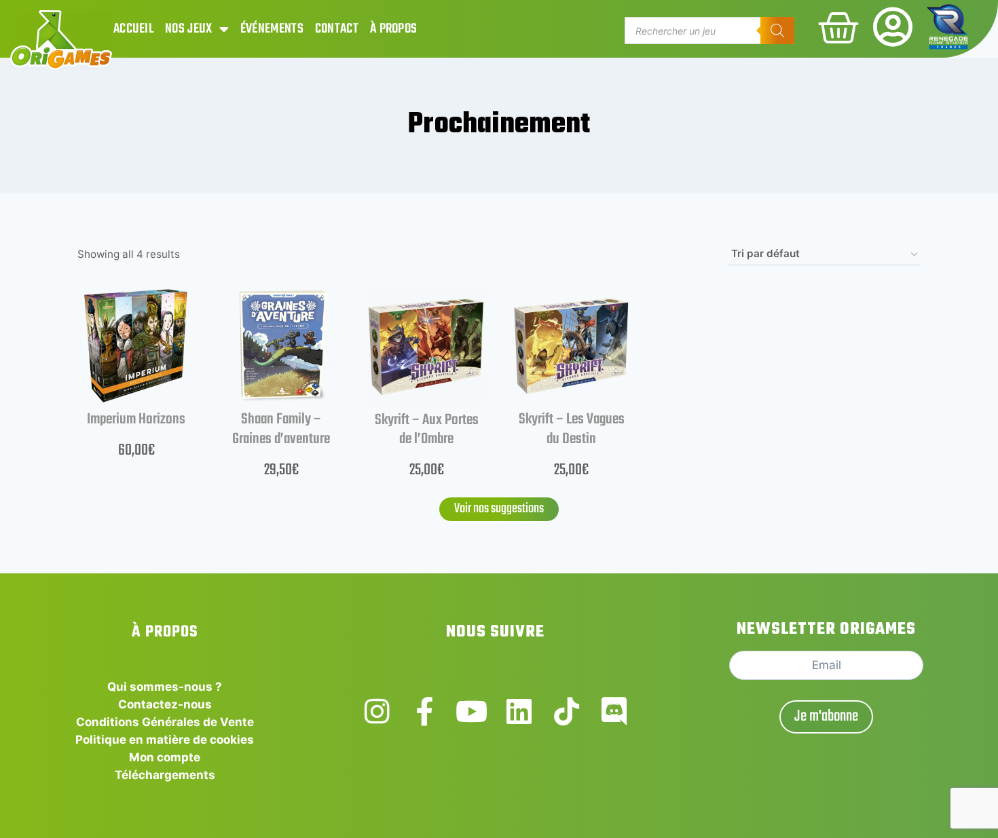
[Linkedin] (519, 711)
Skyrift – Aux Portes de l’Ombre (427, 429)
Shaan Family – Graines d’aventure (281, 429)
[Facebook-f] (425, 711)
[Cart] (838, 27)
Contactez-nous (165, 704)
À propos (393, 28)
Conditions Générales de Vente (165, 722)
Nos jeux (188, 28)
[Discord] (614, 711)
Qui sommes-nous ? (164, 686)
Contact (336, 28)
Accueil (133, 28)
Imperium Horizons (136, 419)
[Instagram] (377, 711)
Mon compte (164, 757)
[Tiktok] (567, 711)
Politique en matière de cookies (164, 739)
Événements (271, 28)
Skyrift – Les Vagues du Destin (572, 429)
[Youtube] (471, 711)
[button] (499, 509)
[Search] (777, 30)
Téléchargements (165, 775)
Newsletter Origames (826, 629)
